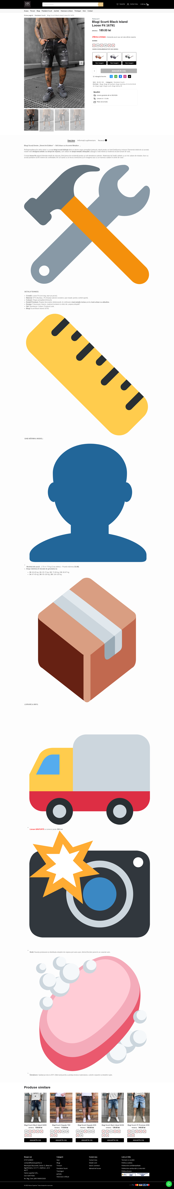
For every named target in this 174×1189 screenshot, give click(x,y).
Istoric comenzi (94, 1165)
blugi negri (99, 86)
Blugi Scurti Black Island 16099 (35, 1125)
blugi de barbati (109, 84)
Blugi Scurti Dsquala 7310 (61, 1125)
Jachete (59, 1174)
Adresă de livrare (95, 1168)
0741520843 (28, 1160)
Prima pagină (28, 15)
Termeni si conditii (128, 1160)
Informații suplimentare (86, 140)
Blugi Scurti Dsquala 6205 (87, 1125)
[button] (81, 63)
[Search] (100, 4)
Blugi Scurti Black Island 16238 (113, 1125)
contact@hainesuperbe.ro (33, 1163)
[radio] (97, 45)
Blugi (101, 84)
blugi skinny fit (117, 86)
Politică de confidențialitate (131, 1165)
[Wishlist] (43, 1095)
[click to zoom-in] (54, 63)
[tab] (71, 139)
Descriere (71, 140)
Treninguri (60, 1171)
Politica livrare (127, 1171)
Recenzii (101, 140)
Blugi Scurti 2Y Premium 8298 (138, 1125)
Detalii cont (93, 1163)
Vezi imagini (99, 63)
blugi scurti (107, 86)
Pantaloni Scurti (40, 15)
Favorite (122, 4)
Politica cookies (127, 1163)
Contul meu (134, 4)
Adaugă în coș (119, 71)
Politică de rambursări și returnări (133, 1168)
